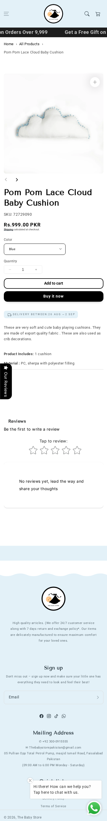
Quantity (10, 261)
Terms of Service (53, 806)
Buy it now (53, 296)
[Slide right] (16, 179)
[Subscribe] (97, 697)
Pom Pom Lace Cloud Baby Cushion (34, 52)
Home (9, 44)
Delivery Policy (53, 798)
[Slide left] (6, 179)
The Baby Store (29, 817)
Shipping (8, 229)
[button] (6, 13)
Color (8, 240)
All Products (29, 44)
